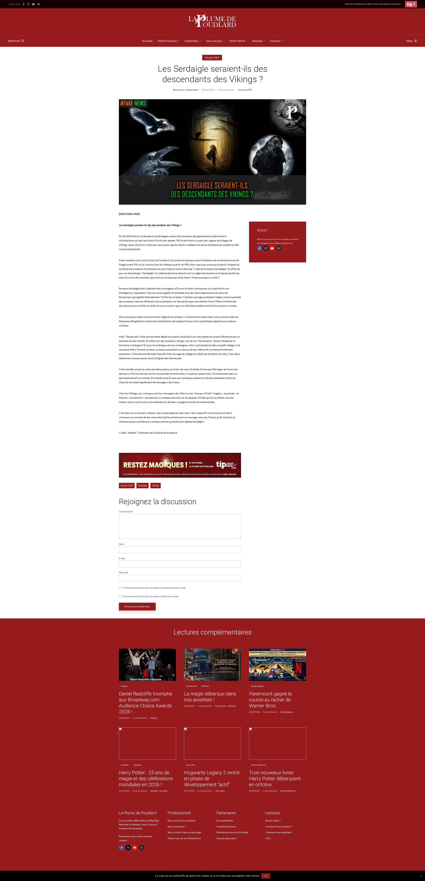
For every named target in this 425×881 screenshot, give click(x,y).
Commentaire (126, 511)
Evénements (191, 40)
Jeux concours (214, 40)
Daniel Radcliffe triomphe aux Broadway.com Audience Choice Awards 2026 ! (145, 703)
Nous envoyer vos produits (182, 820)
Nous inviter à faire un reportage (184, 832)
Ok (266, 876)
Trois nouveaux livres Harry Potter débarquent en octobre (275, 778)
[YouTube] (272, 248)
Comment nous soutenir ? (278, 826)
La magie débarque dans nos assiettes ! (210, 697)
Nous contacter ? (176, 826)
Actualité (147, 40)
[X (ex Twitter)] (278, 248)
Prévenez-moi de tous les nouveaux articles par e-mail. (151, 596)
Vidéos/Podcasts (167, 40)
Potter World (237, 40)
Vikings (155, 485)
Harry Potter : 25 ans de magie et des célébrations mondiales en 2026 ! (146, 778)
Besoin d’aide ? (273, 820)
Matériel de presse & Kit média (232, 832)
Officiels (205, 686)
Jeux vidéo (190, 765)
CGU (267, 838)
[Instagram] (265, 248)
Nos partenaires (224, 820)
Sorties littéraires (258, 765)
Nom (121, 544)
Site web (123, 572)
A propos (275, 40)
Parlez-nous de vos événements (184, 838)
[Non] (421, 876)
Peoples (124, 686)
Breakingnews (257, 686)
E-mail (122, 558)
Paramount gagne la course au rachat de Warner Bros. (270, 700)
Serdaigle (142, 485)
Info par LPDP (212, 57)
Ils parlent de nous (226, 826)
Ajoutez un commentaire (185, 89)
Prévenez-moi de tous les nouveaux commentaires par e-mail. (154, 587)
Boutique (257, 40)
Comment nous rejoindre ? (279, 832)
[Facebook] (259, 248)
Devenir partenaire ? (226, 838)
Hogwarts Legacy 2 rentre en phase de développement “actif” (212, 778)
